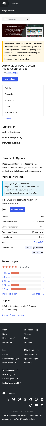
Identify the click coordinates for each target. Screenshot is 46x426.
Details (8, 88)
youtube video (38, 252)
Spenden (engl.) (32, 358)
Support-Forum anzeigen (13, 315)
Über (4, 330)
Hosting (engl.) (8, 338)
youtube (28, 248)
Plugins (27, 338)
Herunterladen (10, 79)
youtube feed (38, 248)
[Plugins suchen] (27, 19)
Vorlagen (28, 342)
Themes (27, 334)
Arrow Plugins (12, 72)
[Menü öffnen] (42, 3)
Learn (4, 350)
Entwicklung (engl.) (10, 358)
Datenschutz (7, 342)
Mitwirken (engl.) (31, 350)
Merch (28, 362)
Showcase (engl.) (31, 330)
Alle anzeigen (38, 294)
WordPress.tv (9, 362)
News (4, 334)
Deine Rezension (9, 294)
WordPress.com (10, 370)
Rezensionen (10, 94)
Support (8, 119)
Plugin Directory (8, 11)
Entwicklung (10, 106)
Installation (9, 100)
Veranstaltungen (31, 354)
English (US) (39, 242)
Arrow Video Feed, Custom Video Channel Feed (19, 67)
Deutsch (11, 393)
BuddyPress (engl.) (11, 383)
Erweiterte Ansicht (13, 112)
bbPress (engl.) (10, 379)
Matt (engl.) (8, 374)
